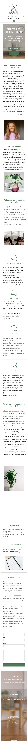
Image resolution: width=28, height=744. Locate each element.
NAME (4, 631)
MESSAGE (5, 649)
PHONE (5, 643)
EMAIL (4, 637)
